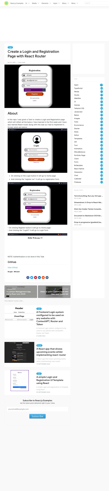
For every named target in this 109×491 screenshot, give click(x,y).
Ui (26, 3)
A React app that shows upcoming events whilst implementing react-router (51, 351)
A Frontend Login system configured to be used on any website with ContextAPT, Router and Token (50, 318)
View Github (13, 267)
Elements (45, 3)
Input (55, 3)
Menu (64, 3)
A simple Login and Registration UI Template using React (49, 380)
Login (10, 47)
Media (34, 3)
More (73, 3)
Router (17, 272)
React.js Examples (16, 3)
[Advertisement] (55, 25)
